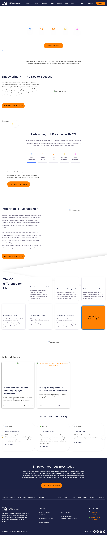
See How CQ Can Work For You (13, 105)
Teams (52, 3)
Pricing (82, 3)
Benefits (59, 3)
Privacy (73, 497)
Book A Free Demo (53, 45)
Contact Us (90, 3)
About (66, 3)
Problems (41, 497)
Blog (72, 3)
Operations (28, 3)
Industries (44, 3)
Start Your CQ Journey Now (51, 485)
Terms (59, 497)
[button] (100, 3)
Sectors (66, 497)
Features (37, 3)
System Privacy (82, 497)
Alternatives (31, 497)
